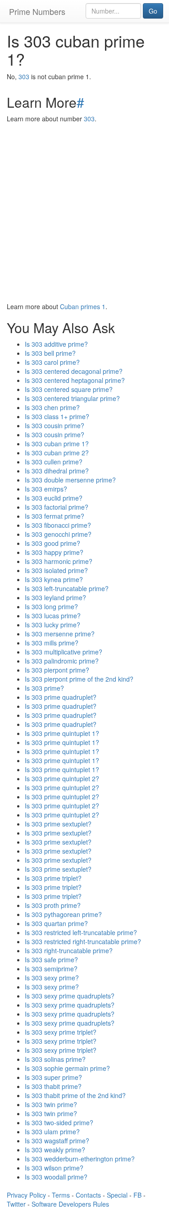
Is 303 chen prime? (52, 407)
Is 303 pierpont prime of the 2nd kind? (79, 678)
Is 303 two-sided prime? (59, 1122)
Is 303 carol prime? (52, 362)
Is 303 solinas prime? (55, 1059)
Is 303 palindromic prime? (62, 660)
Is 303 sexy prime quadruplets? (69, 995)
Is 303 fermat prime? (54, 516)
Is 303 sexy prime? (52, 977)
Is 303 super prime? (53, 1077)
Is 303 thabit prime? (53, 1086)
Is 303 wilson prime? (54, 1167)
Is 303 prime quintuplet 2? (62, 778)
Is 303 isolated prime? (56, 570)
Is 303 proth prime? (53, 905)
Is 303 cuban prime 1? (57, 443)
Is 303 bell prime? (50, 353)
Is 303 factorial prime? (56, 506)
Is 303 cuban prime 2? (57, 452)
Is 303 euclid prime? (53, 497)
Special (117, 1194)
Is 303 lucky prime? (52, 624)
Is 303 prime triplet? (53, 878)
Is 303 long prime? (51, 606)
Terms (61, 1194)
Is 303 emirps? (46, 488)
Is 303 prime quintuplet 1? (62, 733)
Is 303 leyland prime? (55, 597)
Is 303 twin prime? (51, 1104)
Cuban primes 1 (82, 306)
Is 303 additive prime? (56, 344)
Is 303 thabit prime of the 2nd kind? (75, 1095)
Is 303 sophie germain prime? (67, 1068)
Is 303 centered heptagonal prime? (75, 380)
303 (23, 76)
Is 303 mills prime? (51, 642)
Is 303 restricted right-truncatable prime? (83, 941)
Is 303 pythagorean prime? (63, 914)
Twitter (16, 1203)
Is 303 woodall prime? (56, 1176)
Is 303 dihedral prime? (57, 470)
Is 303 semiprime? (51, 968)
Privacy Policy (26, 1194)
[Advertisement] (84, 212)
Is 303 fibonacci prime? (58, 525)
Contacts (88, 1194)
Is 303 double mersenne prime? (70, 479)
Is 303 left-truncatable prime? (67, 588)
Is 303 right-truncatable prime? (69, 950)
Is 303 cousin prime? (54, 425)
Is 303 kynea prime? (54, 579)
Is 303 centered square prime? (69, 389)
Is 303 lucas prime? (53, 615)
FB (137, 1194)
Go (153, 10)
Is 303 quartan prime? (56, 923)
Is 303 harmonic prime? (58, 561)
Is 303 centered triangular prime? (72, 398)
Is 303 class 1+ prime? (57, 416)
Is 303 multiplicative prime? (63, 651)
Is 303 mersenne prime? (60, 633)
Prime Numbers (37, 11)
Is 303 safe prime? (51, 959)
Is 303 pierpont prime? (57, 669)
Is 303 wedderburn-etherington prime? (80, 1158)
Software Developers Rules (70, 1203)
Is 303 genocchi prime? (58, 534)
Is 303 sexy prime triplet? (60, 1031)
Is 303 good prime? (52, 543)
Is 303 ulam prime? (52, 1131)
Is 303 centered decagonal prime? (74, 371)
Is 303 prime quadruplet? (60, 697)
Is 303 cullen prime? (53, 461)
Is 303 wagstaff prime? (57, 1140)
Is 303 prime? (44, 687)
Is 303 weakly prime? (55, 1149)
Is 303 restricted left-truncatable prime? (81, 932)
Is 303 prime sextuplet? (58, 823)
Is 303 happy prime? (54, 552)
